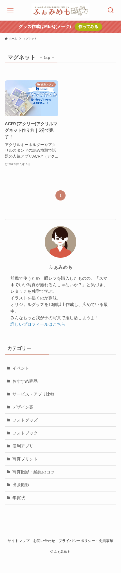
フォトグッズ (25, 420)
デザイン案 (22, 407)
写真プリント (25, 459)
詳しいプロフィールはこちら (37, 324)
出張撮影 (20, 484)
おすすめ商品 (25, 381)
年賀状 (18, 497)
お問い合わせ (44, 541)
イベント (20, 368)
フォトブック (25, 433)
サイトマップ (19, 541)
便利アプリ (22, 446)
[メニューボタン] (10, 10)
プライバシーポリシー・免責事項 (86, 541)
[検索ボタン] (110, 10)
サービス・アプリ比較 (33, 394)
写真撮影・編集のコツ (33, 472)
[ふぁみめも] (60, 10)
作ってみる (88, 26)
